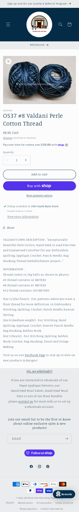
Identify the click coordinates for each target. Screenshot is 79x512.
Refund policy (25, 502)
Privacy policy (44, 502)
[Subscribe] (66, 438)
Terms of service (64, 502)
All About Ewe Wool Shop (37, 497)
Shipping (7, 138)
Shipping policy (28, 508)
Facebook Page (35, 355)
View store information (23, 216)
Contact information (52, 508)
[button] (8, 24)
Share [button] (11, 227)
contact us (25, 401)
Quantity (8, 152)
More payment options (39, 195)
